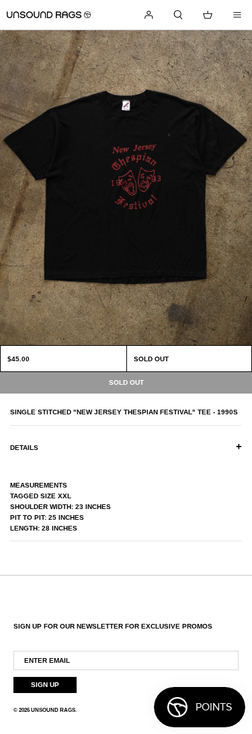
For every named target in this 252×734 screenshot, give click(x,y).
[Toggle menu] (237, 15)
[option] (126, 187)
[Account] (148, 15)
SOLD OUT (151, 359)
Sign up (45, 684)
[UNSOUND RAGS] (49, 14)
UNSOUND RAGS (53, 710)
